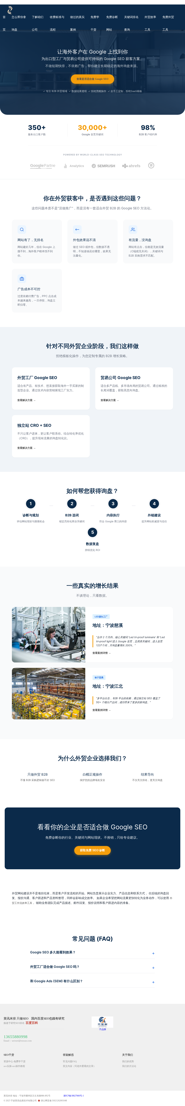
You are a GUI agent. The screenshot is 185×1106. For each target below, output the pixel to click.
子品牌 (102, 1029)
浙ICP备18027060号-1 (73, 1095)
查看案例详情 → (101, 653)
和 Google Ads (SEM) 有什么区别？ (56, 981)
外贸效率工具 (150, 23)
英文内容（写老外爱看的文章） (79, 1066)
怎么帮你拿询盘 (19, 23)
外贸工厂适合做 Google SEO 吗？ (55, 967)
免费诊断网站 (112, 23)
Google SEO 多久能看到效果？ (53, 952)
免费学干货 (95, 23)
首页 (4, 23)
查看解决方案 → (26, 400)
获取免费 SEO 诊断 (92, 850)
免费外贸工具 (168, 23)
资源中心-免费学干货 (14, 1061)
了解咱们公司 (37, 23)
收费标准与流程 (57, 23)
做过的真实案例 (77, 23)
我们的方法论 (129, 1066)
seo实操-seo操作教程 (14, 1066)
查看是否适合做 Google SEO (92, 79)
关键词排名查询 (131, 23)
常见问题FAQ (70, 1061)
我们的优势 (128, 1061)
